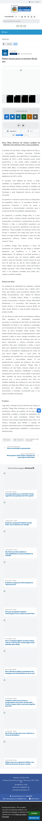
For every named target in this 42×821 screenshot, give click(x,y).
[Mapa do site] (31, 16)
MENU (5, 32)
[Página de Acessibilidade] (34, 16)
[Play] (19, 125)
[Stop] (23, 125)
